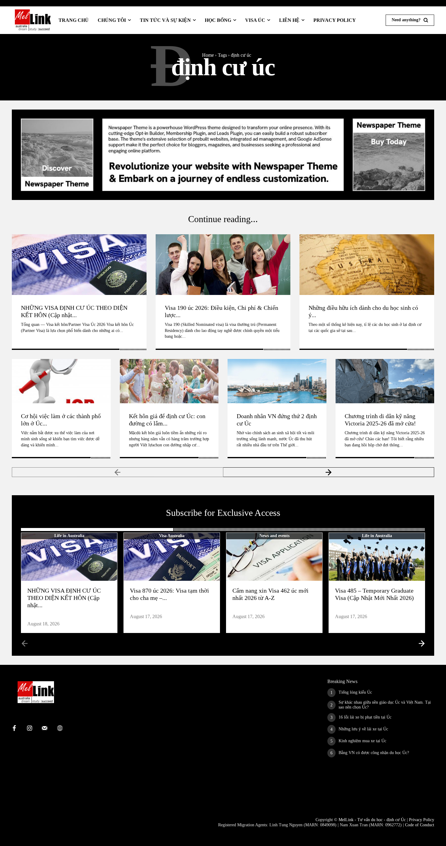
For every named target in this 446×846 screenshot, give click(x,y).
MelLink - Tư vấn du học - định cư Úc (372, 819)
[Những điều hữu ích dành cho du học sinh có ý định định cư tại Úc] (366, 264)
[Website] (60, 728)
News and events (274, 535)
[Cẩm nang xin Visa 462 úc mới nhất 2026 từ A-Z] (274, 557)
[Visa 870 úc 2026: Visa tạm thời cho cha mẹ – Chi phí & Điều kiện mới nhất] (172, 557)
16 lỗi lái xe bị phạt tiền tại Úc (365, 717)
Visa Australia (171, 535)
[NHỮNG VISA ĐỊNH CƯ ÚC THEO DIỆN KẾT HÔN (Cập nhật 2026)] (79, 264)
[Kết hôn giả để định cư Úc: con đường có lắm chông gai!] (169, 381)
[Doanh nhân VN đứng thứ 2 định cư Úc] (277, 381)
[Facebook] (14, 728)
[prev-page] (117, 472)
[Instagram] (29, 728)
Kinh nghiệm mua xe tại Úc (362, 741)
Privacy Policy (421, 819)
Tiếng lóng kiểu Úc (355, 692)
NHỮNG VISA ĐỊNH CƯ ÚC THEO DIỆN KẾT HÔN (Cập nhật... (64, 597)
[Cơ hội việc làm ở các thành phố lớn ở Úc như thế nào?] (61, 381)
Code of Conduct (419, 825)
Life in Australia (69, 535)
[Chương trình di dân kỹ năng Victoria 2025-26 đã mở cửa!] (385, 381)
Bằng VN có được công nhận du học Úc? (374, 752)
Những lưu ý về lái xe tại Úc (363, 729)
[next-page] (328, 472)
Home (208, 55)
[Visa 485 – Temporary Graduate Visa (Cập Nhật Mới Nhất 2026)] (377, 557)
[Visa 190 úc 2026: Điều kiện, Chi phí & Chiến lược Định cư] (223, 264)
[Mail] (45, 728)
